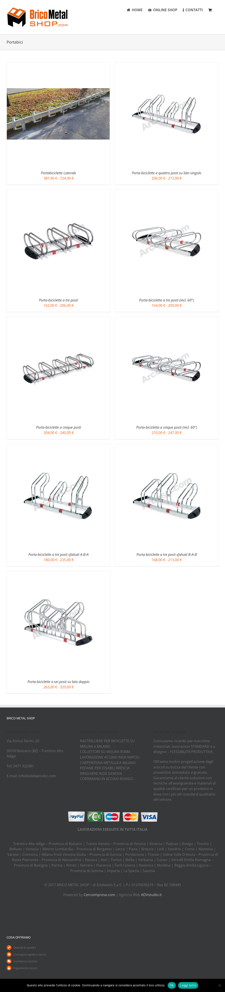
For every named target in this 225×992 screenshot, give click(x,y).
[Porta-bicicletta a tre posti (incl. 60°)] (166, 192)
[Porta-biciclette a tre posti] (58, 192)
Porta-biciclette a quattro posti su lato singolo (166, 173)
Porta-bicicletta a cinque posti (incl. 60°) (166, 427)
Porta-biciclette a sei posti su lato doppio (58, 681)
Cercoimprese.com (99, 894)
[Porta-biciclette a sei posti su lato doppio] (58, 573)
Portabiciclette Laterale (58, 173)
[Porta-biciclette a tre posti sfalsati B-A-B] (166, 446)
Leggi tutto (188, 985)
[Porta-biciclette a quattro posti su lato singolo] (166, 65)
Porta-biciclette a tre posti (58, 300)
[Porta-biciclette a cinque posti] (58, 319)
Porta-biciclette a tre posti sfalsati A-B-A (58, 554)
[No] (219, 985)
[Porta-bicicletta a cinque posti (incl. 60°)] (166, 319)
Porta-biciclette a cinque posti (58, 427)
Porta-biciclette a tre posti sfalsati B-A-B (166, 554)
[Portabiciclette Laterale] (58, 65)
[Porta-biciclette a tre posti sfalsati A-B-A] (58, 446)
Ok (172, 985)
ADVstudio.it (151, 894)
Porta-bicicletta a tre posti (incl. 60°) (166, 300)
